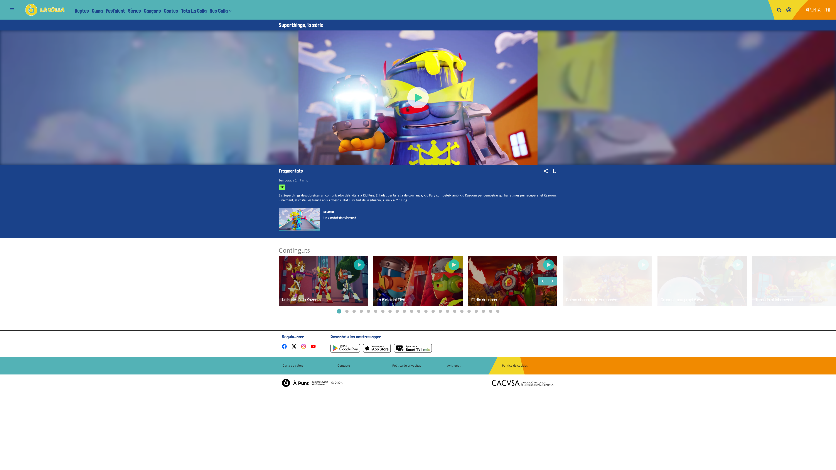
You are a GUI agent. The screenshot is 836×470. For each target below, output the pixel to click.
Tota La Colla (194, 10)
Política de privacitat (406, 365)
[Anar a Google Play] (345, 348)
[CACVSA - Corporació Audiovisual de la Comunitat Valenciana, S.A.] (522, 383)
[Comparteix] (546, 171)
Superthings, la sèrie (301, 25)
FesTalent (115, 10)
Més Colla (219, 10)
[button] (339, 311)
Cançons (152, 10)
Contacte (343, 365)
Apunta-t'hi (818, 10)
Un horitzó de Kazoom (301, 299)
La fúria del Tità (391, 299)
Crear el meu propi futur (682, 299)
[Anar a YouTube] (314, 346)
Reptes (82, 10)
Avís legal (453, 365)
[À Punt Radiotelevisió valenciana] (305, 383)
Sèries (134, 10)
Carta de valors (293, 365)
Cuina (97, 10)
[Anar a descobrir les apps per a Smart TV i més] (413, 348)
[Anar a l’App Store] (377, 348)
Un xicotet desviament (340, 218)
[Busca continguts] (779, 10)
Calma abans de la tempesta (591, 299)
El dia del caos (484, 299)
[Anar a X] (295, 346)
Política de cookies (515, 365)
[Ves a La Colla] (45, 10)
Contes (171, 10)
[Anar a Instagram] (304, 346)
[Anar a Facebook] (285, 346)
